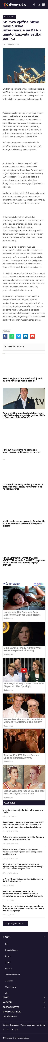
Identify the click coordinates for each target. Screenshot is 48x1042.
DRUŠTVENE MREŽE (12, 1012)
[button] (5, 336)
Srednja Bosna (11, 950)
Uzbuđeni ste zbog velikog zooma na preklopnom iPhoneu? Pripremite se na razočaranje (23, 486)
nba (7, 993)
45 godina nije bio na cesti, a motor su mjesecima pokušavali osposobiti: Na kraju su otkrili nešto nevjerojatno (23, 866)
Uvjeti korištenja (38, 1025)
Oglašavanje (25, 1025)
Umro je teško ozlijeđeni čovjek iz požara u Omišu (23, 811)
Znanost (9, 981)
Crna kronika (10, 987)
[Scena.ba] (15, 4)
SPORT (6, 997)
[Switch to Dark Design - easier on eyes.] (34, 4)
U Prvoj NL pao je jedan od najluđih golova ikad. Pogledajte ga (23, 880)
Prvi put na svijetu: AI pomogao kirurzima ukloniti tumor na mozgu (21, 450)
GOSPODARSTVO (11, 1007)
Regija (8, 956)
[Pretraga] (39, 5)
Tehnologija (9, 17)
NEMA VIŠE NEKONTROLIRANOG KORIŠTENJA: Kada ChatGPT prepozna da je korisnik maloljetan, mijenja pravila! (24, 561)
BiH (6, 944)
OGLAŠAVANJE (10, 1016)
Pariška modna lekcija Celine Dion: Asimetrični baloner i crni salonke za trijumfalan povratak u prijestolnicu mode (23, 893)
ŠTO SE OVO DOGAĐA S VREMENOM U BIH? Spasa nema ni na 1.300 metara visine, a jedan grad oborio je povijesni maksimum (23, 824)
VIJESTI (6, 937)
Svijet (7, 962)
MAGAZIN (7, 1002)
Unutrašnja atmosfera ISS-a (21, 230)
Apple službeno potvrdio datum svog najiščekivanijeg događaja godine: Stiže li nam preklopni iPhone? (24, 415)
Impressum (14, 1025)
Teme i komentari (12, 974)
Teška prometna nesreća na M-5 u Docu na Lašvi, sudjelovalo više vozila (23, 838)
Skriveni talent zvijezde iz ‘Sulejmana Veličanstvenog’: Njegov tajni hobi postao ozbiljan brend (22, 851)
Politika (8, 968)
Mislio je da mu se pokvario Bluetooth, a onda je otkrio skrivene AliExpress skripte (24, 523)
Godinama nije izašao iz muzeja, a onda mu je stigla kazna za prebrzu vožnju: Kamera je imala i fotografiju (24, 908)
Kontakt (6, 1025)
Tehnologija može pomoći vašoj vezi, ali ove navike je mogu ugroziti (22, 379)
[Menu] (43, 5)
